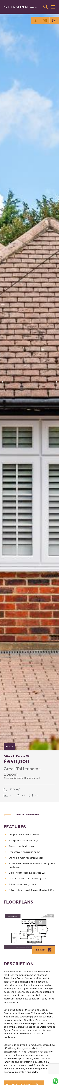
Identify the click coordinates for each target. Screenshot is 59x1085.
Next (53, 382)
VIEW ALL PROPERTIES (27, 814)
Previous (6, 382)
